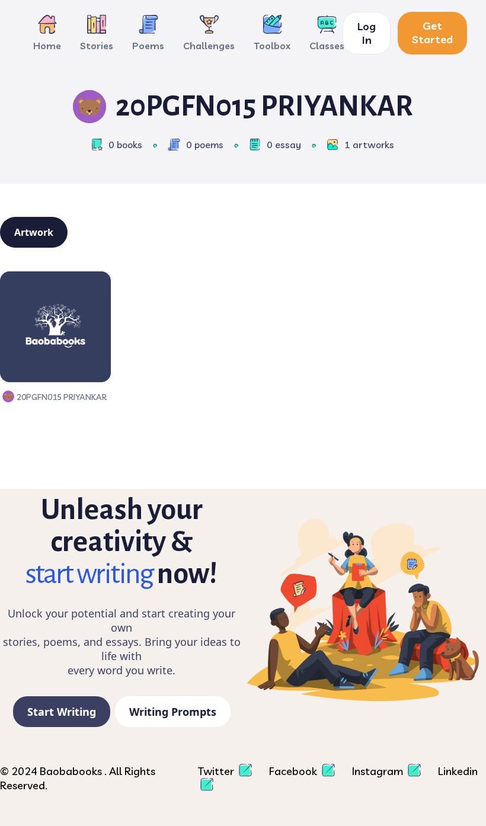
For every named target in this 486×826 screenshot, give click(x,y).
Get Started (432, 32)
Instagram (378, 771)
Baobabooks (72, 771)
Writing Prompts (172, 712)
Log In (366, 33)
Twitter (217, 771)
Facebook (294, 771)
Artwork (33, 232)
